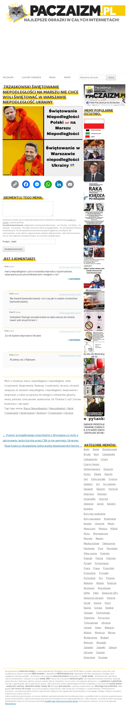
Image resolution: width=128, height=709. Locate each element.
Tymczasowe (91, 622)
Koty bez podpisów (94, 513)
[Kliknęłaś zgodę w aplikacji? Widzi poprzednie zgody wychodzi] (94, 384)
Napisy (99, 538)
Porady (88, 563)
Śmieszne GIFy (110, 593)
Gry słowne (109, 484)
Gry (98, 484)
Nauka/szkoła (91, 543)
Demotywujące (92, 469)
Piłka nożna (90, 553)
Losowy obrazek (31, 77)
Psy (101, 578)
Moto (87, 533)
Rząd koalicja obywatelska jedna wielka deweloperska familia (43, 445)
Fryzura (113, 479)
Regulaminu (10, 703)
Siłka (95, 593)
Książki (88, 523)
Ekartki (108, 474)
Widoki (88, 632)
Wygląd (104, 637)
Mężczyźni (89, 528)
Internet (103, 499)
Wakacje (109, 627)
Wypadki (101, 642)
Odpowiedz (74, 279)
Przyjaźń (103, 573)
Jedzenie (89, 503)
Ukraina (68, 413)
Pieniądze (112, 548)
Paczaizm (8, 77)
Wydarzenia (90, 637)
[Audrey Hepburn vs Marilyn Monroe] (94, 214)
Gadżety (88, 484)
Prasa (96, 568)
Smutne (111, 597)
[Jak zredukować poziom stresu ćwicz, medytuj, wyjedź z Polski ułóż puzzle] (94, 320)
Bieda (96, 449)
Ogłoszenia (108, 543)
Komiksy (88, 508)
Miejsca (103, 528)
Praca (87, 568)
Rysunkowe (104, 588)
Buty (96, 454)
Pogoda (88, 558)
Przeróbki (108, 568)
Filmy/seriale (98, 479)
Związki (100, 652)
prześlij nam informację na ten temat (61, 701)
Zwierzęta (89, 657)
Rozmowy (89, 588)
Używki (88, 627)
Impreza (101, 493)
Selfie (87, 593)
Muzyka (88, 538)
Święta (87, 607)
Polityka (111, 558)
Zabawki (88, 647)
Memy (67, 77)
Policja (99, 558)
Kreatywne (110, 518)
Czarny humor (92, 464)
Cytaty (104, 459)
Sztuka (98, 607)
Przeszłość (90, 573)
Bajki (86, 449)
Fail (86, 479)
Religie (100, 583)
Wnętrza (100, 632)
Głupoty (100, 489)
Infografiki (90, 499)
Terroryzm (104, 617)
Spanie (97, 603)
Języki (100, 503)
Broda (87, 454)
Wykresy (88, 642)
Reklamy (88, 583)
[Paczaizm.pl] (64, 12)
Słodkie (109, 607)
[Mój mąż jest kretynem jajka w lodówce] (94, 299)
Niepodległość (58, 408)
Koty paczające (92, 518)
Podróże (105, 553)
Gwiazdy (88, 489)
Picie (100, 548)
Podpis (6, 241)
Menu (52, 77)
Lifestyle (99, 523)
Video (98, 627)
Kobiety (111, 503)
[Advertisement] (64, 48)
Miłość (114, 528)
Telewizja (89, 617)
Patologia (89, 548)
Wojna (111, 632)
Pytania (110, 578)
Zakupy (113, 647)
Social (87, 603)
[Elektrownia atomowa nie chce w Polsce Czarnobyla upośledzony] (94, 342)
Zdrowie (88, 652)
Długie (97, 474)
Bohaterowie (109, 449)
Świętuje (41, 413)
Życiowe (103, 657)
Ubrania (105, 622)
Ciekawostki (90, 459)
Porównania (101, 563)
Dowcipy (108, 469)
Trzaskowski (55, 413)
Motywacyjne (100, 533)
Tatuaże (88, 612)
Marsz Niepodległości (36, 408)
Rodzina (111, 583)
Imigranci (89, 493)
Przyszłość (90, 578)
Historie (113, 489)
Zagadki (100, 647)
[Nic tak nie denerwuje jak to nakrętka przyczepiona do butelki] (94, 363)
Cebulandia (108, 454)
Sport (108, 603)
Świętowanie (27, 413)
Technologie (103, 612)
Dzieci (87, 474)
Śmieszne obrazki (94, 597)
